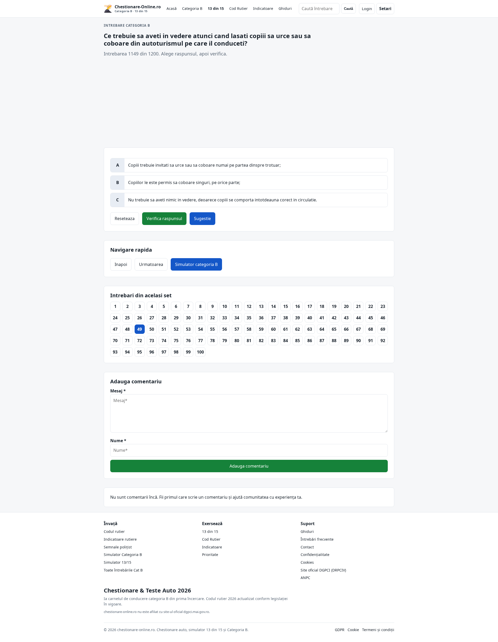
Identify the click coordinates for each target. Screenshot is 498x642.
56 (224, 329)
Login (367, 8)
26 (139, 318)
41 (322, 318)
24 (115, 318)
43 (346, 318)
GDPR (339, 629)
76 (188, 340)
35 (249, 318)
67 (358, 329)
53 (188, 329)
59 (261, 329)
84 (285, 340)
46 (383, 318)
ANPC (305, 577)
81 (249, 340)
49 (139, 329)
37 (273, 318)
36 (261, 318)
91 (370, 340)
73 (151, 340)
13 (261, 306)
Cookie (353, 629)
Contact (307, 547)
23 (383, 306)
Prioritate (210, 554)
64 (322, 329)
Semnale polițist (118, 547)
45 (370, 318)
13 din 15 (216, 8)
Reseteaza (125, 218)
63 (309, 329)
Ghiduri (285, 8)
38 (285, 318)
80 (236, 340)
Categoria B (192, 8)
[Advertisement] (249, 102)
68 (370, 329)
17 (309, 306)
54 (200, 329)
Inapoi (121, 264)
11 (236, 306)
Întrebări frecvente (317, 539)
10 (224, 306)
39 (297, 318)
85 (297, 340)
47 (115, 329)
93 (115, 352)
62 (297, 329)
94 (127, 352)
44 (358, 318)
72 (139, 340)
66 (346, 329)
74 (164, 340)
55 (212, 329)
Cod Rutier (238, 8)
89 (346, 340)
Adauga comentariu (249, 466)
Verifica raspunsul (164, 218)
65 (334, 329)
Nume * (118, 440)
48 (127, 329)
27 (151, 318)
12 (249, 306)
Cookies (307, 562)
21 (358, 306)
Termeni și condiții (378, 629)
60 (273, 329)
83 (273, 340)
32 (212, 318)
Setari (385, 8)
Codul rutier (114, 531)
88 (334, 340)
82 (261, 340)
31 (200, 318)
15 (285, 306)
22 (370, 306)
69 (383, 329)
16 (297, 306)
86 (309, 340)
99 (188, 352)
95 (139, 352)
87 (322, 340)
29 (176, 318)
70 (115, 340)
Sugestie (202, 218)
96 (151, 352)
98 (176, 352)
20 (346, 306)
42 (334, 318)
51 (164, 329)
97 (164, 352)
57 (236, 329)
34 (236, 318)
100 (200, 352)
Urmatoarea (151, 264)
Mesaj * (118, 391)
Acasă (172, 8)
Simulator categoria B (196, 264)
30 (188, 318)
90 (358, 340)
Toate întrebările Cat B (123, 570)
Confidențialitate (315, 554)
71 (127, 340)
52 (176, 329)
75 (176, 340)
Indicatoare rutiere (120, 539)
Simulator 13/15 (117, 562)
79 (224, 340)
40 (309, 318)
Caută (348, 9)
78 (212, 340)
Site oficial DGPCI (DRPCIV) (323, 570)
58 (249, 329)
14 (273, 306)
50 (151, 329)
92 (383, 340)
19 (334, 306)
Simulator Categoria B (123, 554)
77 (200, 340)
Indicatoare (263, 8)
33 (224, 318)
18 (322, 306)
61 (285, 329)
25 (127, 318)
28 (164, 318)
